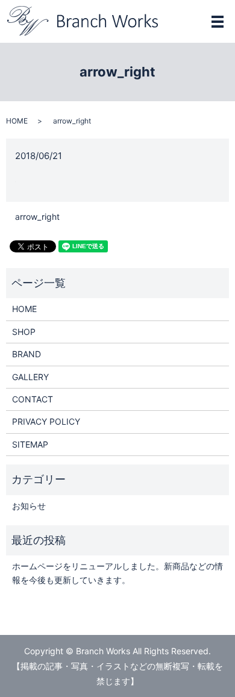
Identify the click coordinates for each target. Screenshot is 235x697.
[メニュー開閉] (218, 22)
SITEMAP (30, 444)
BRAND (26, 354)
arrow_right (37, 216)
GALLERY (30, 377)
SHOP (24, 332)
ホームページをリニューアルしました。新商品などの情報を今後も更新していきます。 (117, 572)
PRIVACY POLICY (46, 421)
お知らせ (29, 506)
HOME (17, 120)
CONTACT (32, 399)
